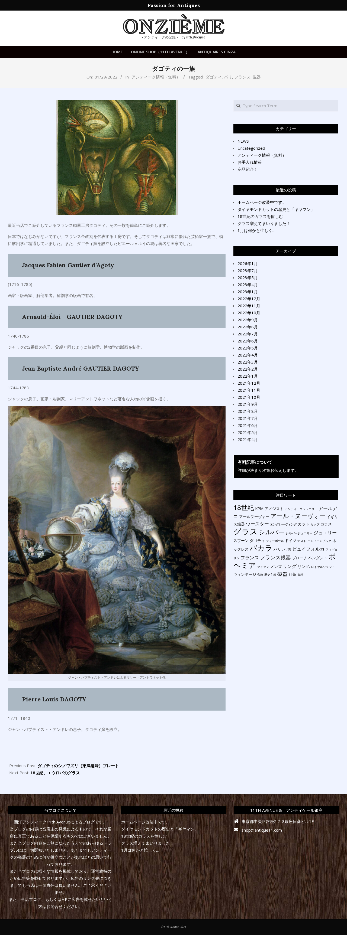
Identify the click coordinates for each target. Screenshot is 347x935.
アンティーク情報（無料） (155, 77)
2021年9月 (247, 404)
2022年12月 (248, 298)
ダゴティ (213, 77)
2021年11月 (248, 390)
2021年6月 (247, 425)
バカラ (261, 548)
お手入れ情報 (249, 162)
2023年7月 (247, 270)
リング (290, 566)
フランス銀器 (275, 557)
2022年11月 (248, 305)
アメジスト (274, 508)
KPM (259, 508)
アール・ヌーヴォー (298, 516)
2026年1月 (247, 263)
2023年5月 (247, 277)
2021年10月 (248, 397)
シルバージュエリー (299, 533)
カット (303, 524)
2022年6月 (247, 341)
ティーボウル (275, 541)
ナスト (301, 541)
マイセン (263, 567)
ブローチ (299, 557)
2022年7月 (247, 333)
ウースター (257, 524)
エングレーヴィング (283, 524)
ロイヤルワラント (323, 567)
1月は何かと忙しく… (256, 230)
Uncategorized (251, 148)
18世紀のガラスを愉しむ (260, 216)
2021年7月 (247, 418)
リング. (304, 566)
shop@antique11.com (262, 830)
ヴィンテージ (244, 574)
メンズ (276, 566)
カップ (314, 524)
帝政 (260, 575)
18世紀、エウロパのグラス (55, 772)
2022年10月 (248, 312)
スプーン (241, 540)
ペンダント (317, 557)
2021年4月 (247, 439)
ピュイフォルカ (308, 549)
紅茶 (292, 574)
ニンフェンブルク (319, 541)
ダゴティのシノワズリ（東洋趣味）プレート (78, 765)
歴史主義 (270, 575)
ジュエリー (325, 532)
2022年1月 (247, 376)
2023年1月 (247, 291)
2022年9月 (247, 319)
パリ (228, 77)
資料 (300, 575)
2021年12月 (248, 383)
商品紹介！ (247, 169)
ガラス (326, 524)
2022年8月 (247, 326)
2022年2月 (247, 369)
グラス (245, 531)
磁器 (257, 77)
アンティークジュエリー (301, 509)
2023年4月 (247, 284)
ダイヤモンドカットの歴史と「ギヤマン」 (276, 209)
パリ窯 (286, 549)
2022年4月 (247, 355)
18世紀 (243, 507)
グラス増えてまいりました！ (263, 223)
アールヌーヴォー (254, 516)
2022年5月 (247, 348)
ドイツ (290, 540)
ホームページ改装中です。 (261, 202)
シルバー (272, 532)
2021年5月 (247, 432)
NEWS (243, 141)
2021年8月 (247, 411)
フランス (242, 77)
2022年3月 (247, 362)
